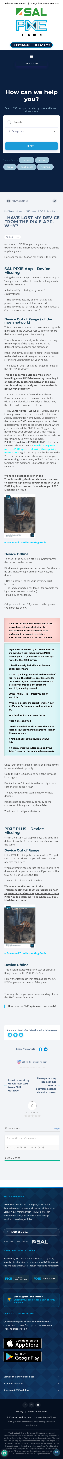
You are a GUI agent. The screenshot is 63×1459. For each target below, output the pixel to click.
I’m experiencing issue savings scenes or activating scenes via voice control (46, 1085)
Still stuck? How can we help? (34, 1062)
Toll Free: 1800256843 (15, 3)
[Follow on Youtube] (34, 35)
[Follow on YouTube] (38, 1405)
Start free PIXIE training (16, 1390)
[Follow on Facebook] (22, 35)
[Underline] (14, 1147)
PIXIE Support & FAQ (34, 211)
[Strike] (17, 1147)
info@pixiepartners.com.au (44, 3)
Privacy (19, 1411)
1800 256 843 (19, 1231)
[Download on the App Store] (23, 1343)
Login (57, 1128)
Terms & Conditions (37, 1411)
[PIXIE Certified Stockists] (44, 1279)
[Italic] (10, 1147)
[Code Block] (32, 1147)
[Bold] (7, 1147)
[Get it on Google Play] (23, 1356)
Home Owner (52, 211)
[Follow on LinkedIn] (28, 35)
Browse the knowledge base (19, 1376)
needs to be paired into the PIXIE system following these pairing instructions (30, 449)
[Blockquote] (28, 1147)
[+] (42, 1147)
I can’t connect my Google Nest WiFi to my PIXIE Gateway (18, 1085)
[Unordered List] (25, 1147)
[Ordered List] (21, 1147)
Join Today (31, 63)
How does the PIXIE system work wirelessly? (32, 1006)
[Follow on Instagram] (40, 35)
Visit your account (13, 1383)
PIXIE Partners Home (13, 211)
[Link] (35, 1147)
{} (39, 1147)
